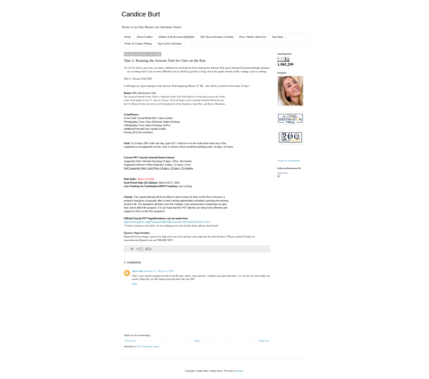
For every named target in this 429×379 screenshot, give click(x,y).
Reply (134, 283)
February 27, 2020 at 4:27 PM (158, 271)
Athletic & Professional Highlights (176, 36)
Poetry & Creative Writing (138, 43)
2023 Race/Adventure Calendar (217, 36)
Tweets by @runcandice (288, 160)
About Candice (145, 36)
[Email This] (137, 248)
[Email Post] (131, 248)
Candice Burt (140, 14)
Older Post (264, 340)
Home (127, 36)
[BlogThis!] (140, 248)
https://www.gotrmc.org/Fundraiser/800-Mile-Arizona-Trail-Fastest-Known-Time (167, 222)
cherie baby (137, 271)
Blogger (239, 370)
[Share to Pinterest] (150, 248)
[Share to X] (144, 248)
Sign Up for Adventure (170, 43)
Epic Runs (277, 36)
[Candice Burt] (278, 176)
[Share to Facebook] (147, 248)
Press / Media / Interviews (253, 36)
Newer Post (130, 340)
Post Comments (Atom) (148, 346)
